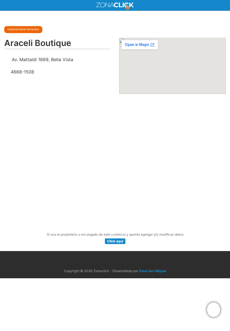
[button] (213, 309)
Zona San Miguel (152, 271)
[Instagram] (121, 260)
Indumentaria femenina (23, 29)
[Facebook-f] (108, 260)
